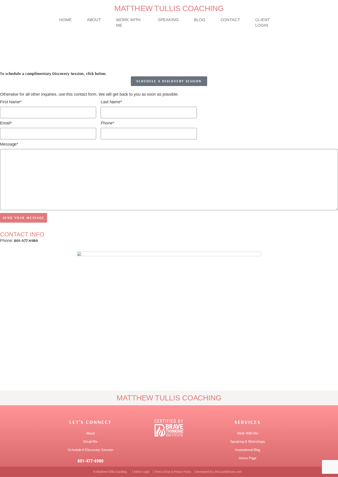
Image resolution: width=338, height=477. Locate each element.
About (94, 19)
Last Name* (111, 102)
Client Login (262, 22)
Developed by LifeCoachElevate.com (219, 472)
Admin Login (142, 472)
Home (65, 19)
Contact (230, 19)
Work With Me (128, 22)
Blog (199, 19)
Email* (6, 123)
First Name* (11, 102)
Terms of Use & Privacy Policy (172, 472)
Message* (9, 144)
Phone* (107, 123)
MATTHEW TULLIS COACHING (169, 8)
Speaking (168, 19)
